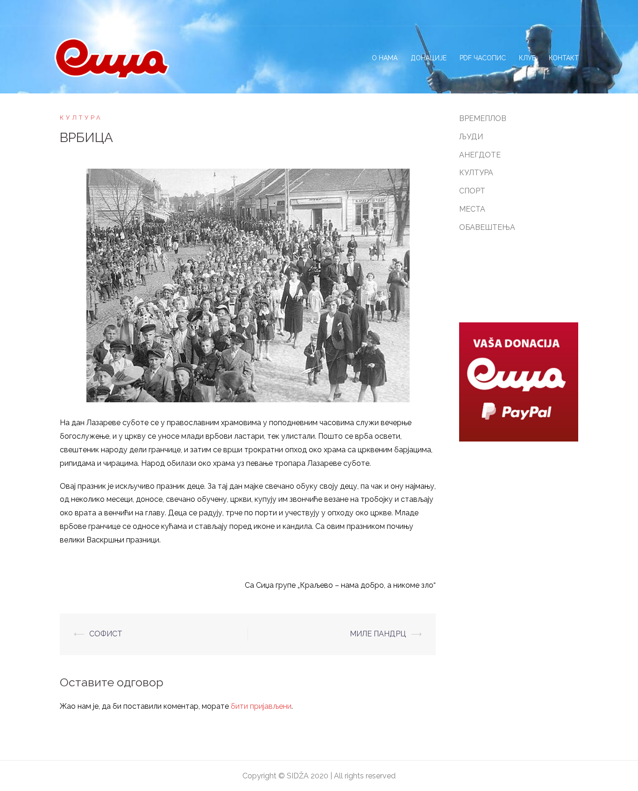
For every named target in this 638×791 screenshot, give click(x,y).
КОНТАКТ (564, 58)
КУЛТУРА (81, 117)
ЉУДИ (471, 136)
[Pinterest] (561, 13)
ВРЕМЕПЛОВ (482, 118)
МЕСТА (472, 209)
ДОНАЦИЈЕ (429, 58)
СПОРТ (472, 190)
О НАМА (384, 58)
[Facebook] (529, 13)
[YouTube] (578, 13)
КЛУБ (527, 58)
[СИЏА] (111, 57)
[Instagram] (545, 13)
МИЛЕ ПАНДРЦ (378, 633)
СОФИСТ (105, 633)
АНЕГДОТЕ (480, 154)
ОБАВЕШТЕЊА (487, 227)
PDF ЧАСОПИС (483, 58)
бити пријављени (261, 706)
